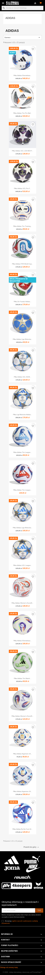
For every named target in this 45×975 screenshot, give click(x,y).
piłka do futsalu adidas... (22, 301)
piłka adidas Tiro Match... (22, 678)
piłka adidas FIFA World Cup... (22, 264)
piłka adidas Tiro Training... (22, 226)
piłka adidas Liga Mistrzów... (22, 339)
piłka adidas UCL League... (22, 565)
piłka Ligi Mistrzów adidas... (22, 414)
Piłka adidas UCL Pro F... (22, 188)
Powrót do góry (31, 847)
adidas (10, 18)
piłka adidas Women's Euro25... (23, 603)
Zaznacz (22, 37)
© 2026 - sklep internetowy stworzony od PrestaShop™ (22, 972)
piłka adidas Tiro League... (22, 452)
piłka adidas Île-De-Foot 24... (22, 829)
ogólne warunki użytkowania (21, 921)
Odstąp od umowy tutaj (9, 967)
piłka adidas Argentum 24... (22, 754)
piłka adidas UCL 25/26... (22, 377)
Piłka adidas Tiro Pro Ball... (22, 113)
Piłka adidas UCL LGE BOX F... (22, 151)
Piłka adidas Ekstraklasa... (23, 75)
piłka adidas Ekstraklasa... (23, 641)
